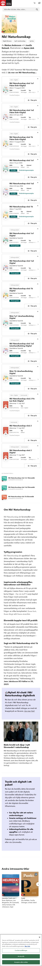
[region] (21, 950)
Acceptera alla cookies (21, 962)
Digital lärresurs (7, 41)
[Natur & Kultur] (6, 3)
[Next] (38, 91)
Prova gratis (15, 245)
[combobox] (21, 9)
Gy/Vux (32, 41)
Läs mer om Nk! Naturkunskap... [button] (22, 72)
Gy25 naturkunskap (19, 41)
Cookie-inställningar (21, 950)
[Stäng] (39, 937)
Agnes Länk (29, 48)
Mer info (27, 946)
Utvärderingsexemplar (26, 170)
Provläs (13, 170)
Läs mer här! (29, 711)
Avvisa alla (21, 956)
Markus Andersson (12, 45)
